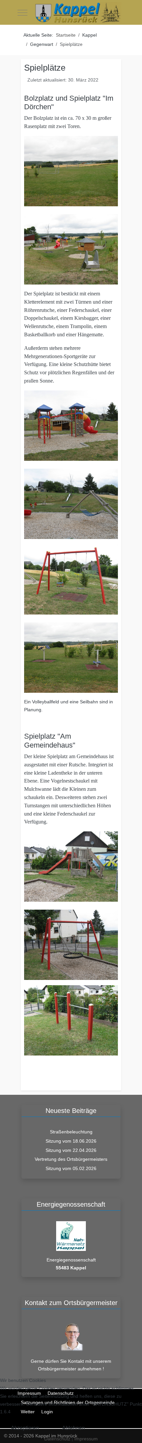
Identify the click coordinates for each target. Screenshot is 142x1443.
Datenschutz (57, 1438)
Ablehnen (73, 1428)
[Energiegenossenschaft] (71, 1235)
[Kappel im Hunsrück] (78, 12)
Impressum (86, 1438)
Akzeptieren (25, 1428)
